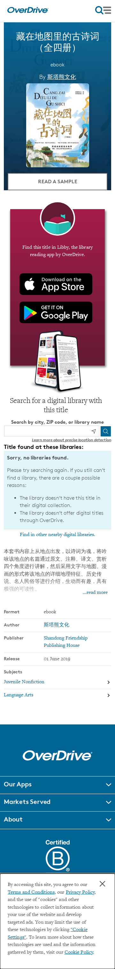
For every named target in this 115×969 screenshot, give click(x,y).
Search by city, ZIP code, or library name (57, 422)
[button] (57, 785)
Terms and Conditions (31, 892)
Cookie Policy (79, 952)
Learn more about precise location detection (71, 439)
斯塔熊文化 (61, 76)
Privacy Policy (80, 892)
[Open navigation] (103, 10)
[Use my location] (93, 431)
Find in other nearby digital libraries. (57, 534)
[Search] (106, 431)
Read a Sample (57, 181)
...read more (95, 592)
